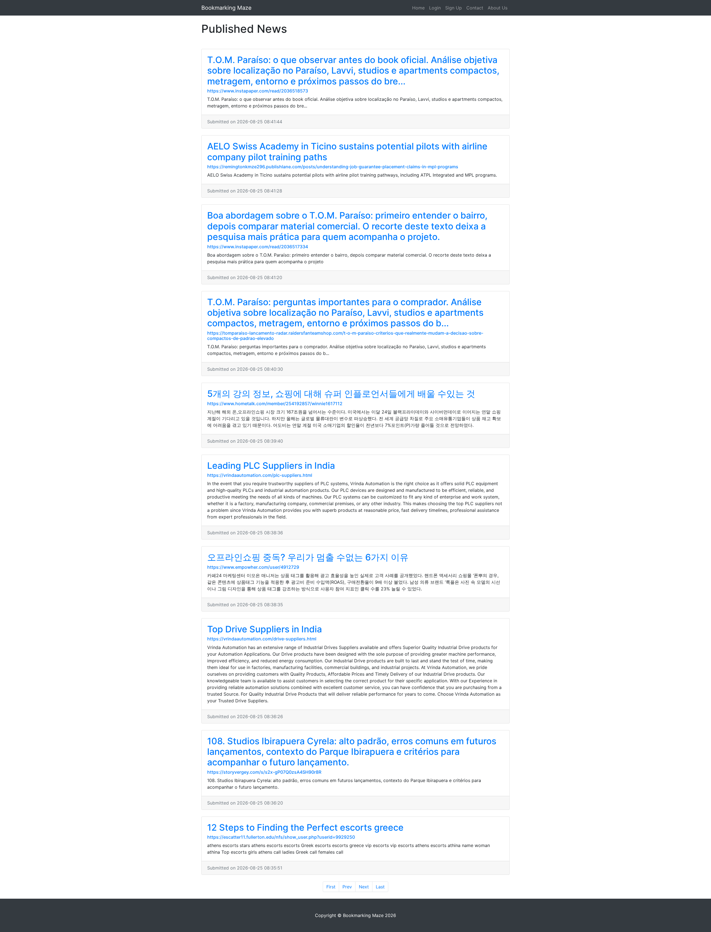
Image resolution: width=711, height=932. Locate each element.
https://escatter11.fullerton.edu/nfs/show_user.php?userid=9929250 (281, 837)
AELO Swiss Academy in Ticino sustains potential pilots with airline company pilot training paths (347, 151)
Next (364, 887)
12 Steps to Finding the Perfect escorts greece (305, 827)
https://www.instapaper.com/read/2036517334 (257, 246)
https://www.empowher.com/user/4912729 (253, 567)
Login (435, 8)
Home (418, 8)
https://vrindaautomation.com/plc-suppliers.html (259, 475)
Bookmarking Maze (226, 7)
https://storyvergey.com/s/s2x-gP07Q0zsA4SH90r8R (264, 772)
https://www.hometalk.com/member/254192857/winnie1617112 (274, 403)
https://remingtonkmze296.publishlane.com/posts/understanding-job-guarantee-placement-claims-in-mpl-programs (332, 166)
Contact (474, 8)
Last (380, 887)
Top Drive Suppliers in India (264, 629)
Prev (347, 887)
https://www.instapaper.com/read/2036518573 (257, 91)
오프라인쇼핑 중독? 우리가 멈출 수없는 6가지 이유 (308, 557)
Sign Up (453, 8)
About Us (497, 8)
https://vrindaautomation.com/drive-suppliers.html (261, 639)
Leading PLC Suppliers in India (271, 465)
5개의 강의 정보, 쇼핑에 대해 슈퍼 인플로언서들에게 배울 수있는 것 (341, 393)
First (331, 887)
